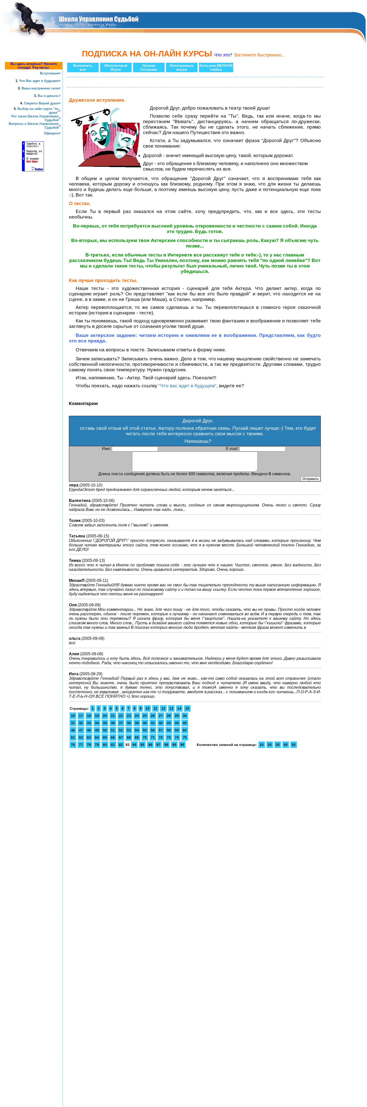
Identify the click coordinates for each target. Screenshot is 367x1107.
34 (97, 723)
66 (113, 737)
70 (145, 737)
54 (137, 730)
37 (121, 723)
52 (121, 730)
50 (105, 730)
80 (105, 745)
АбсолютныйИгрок (115, 67)
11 (155, 708)
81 (113, 745)
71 (153, 737)
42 (161, 723)
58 (169, 730)
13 (171, 708)
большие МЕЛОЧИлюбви (216, 67)
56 (153, 730)
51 (113, 730)
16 (73, 716)
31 (73, 723)
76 (73, 745)
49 (97, 730)
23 (129, 716)
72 (161, 737)
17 (81, 716)
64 (97, 737)
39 (137, 723)
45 (185, 723)
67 (121, 737)
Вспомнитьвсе (83, 67)
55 (145, 730)
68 (129, 737)
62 (81, 737)
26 (153, 716)
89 (174, 745)
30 (185, 716)
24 (137, 716)
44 (177, 723)
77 (81, 745)
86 (150, 745)
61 (73, 737)
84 (134, 745)
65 (105, 737)
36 (113, 723)
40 (145, 723)
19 (97, 716)
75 (185, 737)
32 (81, 723)
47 (81, 730)
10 (148, 708)
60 (185, 730)
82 (121, 745)
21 (113, 716)
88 (166, 745)
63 (89, 737)
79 (97, 745)
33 (89, 723)
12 (163, 708)
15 (187, 708)
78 (89, 745)
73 (169, 737)
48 (89, 730)
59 (177, 730)
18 (89, 716)
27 (161, 716)
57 (161, 730)
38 (129, 723)
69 (137, 737)
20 (105, 716)
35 (105, 723)
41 (153, 723)
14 (179, 708)
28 (169, 716)
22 (121, 716)
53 (129, 730)
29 (177, 716)
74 (177, 737)
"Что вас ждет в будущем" (187, 385)
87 (158, 745)
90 (182, 745)
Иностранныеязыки (181, 67)
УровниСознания (148, 67)
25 (145, 716)
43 (169, 723)
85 (142, 745)
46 (73, 730)
